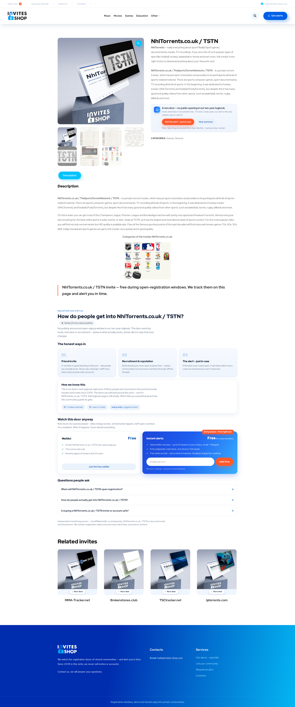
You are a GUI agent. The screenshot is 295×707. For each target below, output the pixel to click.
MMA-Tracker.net (77, 600)
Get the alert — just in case (178, 121)
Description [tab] (69, 175)
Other (154, 15)
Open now (14, 3)
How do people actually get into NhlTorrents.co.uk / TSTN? (94, 500)
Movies (118, 15)
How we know (206, 121)
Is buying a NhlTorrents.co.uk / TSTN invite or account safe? (95, 510)
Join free (224, 461)
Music (107, 15)
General (179, 138)
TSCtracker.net (170, 600)
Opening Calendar (40, 3)
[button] (138, 43)
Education (142, 15)
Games (129, 15)
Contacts (81, 3)
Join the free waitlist (99, 466)
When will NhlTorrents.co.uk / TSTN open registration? (92, 489)
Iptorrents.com (217, 600)
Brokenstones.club (123, 600)
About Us (62, 3)
